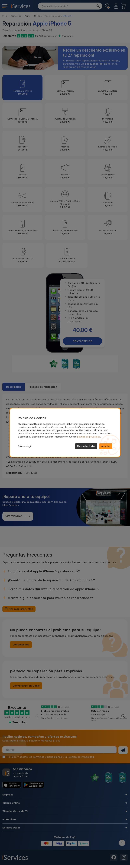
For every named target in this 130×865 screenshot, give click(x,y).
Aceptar (105, 446)
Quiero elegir (25, 446)
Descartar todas (86, 446)
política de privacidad (88, 436)
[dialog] (65, 432)
